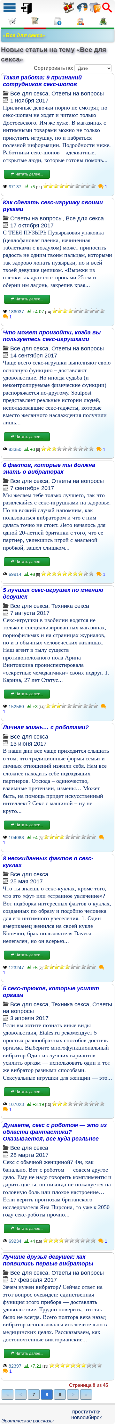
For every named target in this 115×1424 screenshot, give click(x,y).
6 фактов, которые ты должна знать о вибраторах (49, 468)
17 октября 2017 (32, 225)
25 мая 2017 (26, 881)
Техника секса (70, 606)
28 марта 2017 (29, 1155)
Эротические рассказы (28, 1420)
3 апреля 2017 (29, 1018)
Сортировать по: (53, 68)
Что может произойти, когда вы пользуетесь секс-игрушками (52, 335)
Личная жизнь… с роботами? (46, 727)
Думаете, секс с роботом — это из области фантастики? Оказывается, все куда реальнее (55, 1132)
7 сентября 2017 (32, 488)
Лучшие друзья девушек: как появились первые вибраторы (48, 1260)
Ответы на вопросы (77, 93)
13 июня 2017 (28, 744)
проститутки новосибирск (86, 1414)
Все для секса (29, 93)
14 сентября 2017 (33, 355)
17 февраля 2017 (33, 1280)
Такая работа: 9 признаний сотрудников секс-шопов (42, 80)
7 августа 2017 (30, 613)
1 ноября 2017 (29, 100)
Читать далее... (28, 174)
